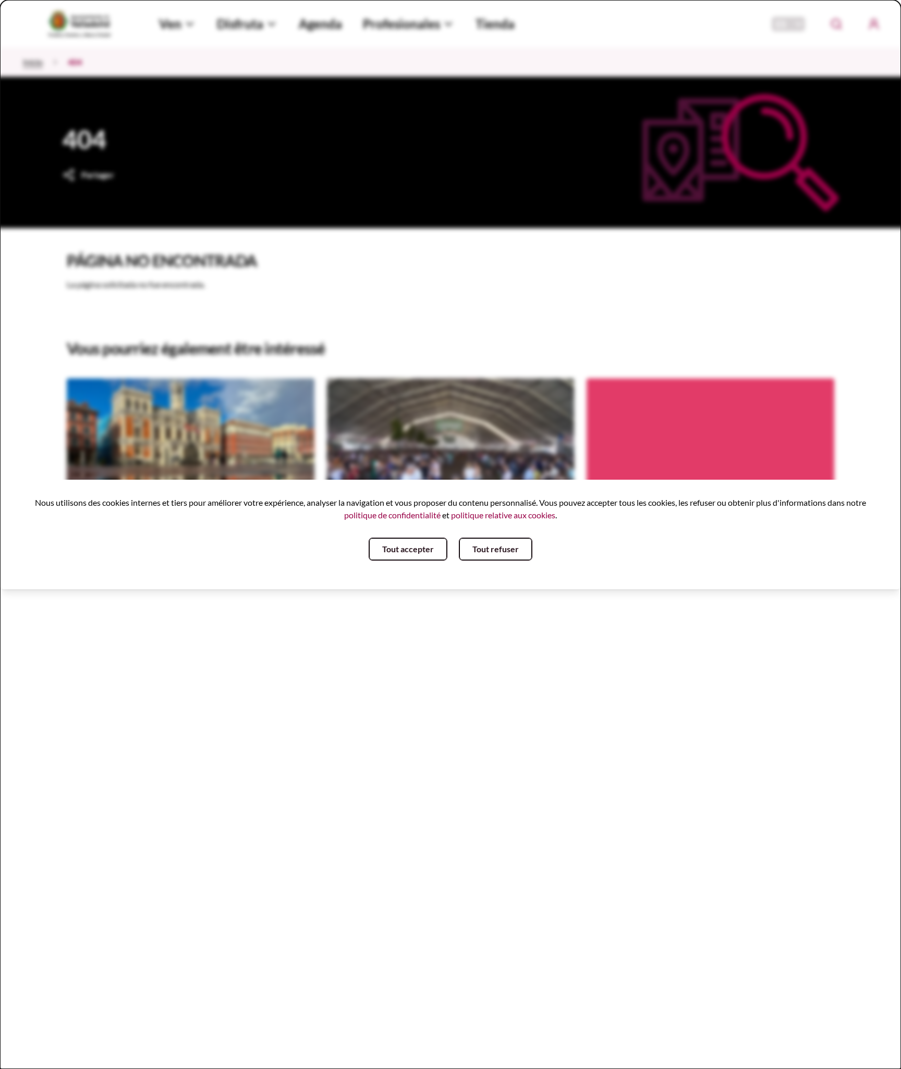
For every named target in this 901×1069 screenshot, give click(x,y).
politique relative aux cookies (503, 515)
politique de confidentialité (392, 515)
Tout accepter (408, 549)
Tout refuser (495, 549)
